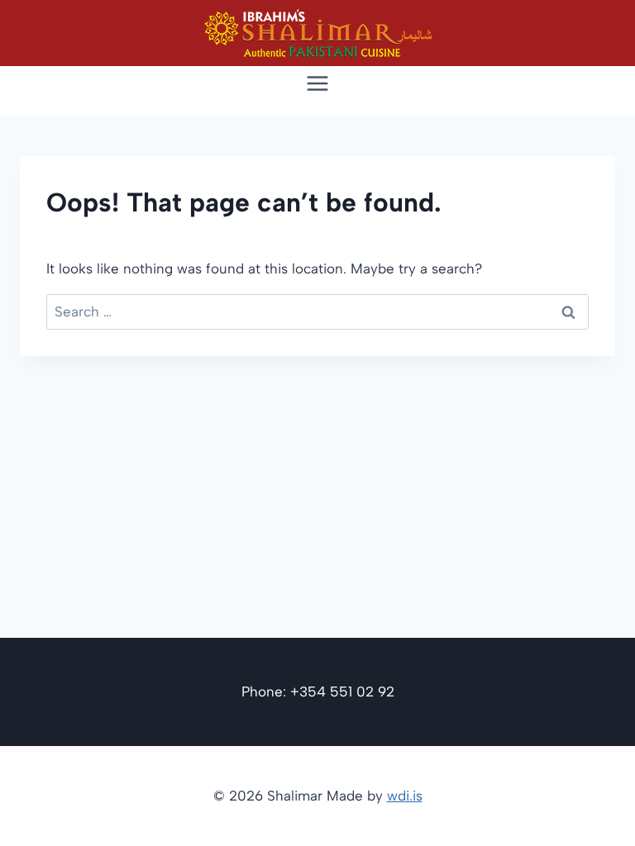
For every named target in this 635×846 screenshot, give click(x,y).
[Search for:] (317, 311)
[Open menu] (317, 83)
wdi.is (405, 795)
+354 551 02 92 (342, 691)
